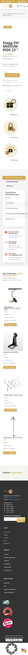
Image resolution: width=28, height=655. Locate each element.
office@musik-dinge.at (9, 2)
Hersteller (10, 13)
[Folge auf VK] (23, 1)
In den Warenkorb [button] (10, 324)
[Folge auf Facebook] (19, 1)
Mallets (6, 535)
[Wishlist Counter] (24, 6)
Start (4, 13)
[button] (14, 649)
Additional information (14, 177)
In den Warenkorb (12, 75)
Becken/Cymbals (14, 82)
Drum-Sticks (7, 532)
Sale (5, 540)
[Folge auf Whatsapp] (25, 1)
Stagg (16, 13)
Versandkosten (14, 56)
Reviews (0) (9, 185)
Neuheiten (7, 543)
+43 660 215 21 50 (11, 497)
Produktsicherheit (12, 181)
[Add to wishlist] (23, 286)
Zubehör (6, 537)
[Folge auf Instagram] (21, 1)
